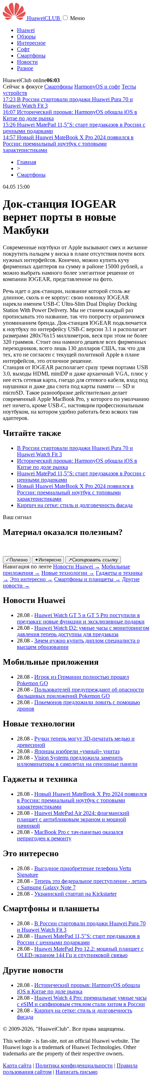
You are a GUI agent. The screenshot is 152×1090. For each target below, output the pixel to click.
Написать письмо (76, 1072)
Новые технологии (67, 573)
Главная (26, 162)
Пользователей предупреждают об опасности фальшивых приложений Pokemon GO (80, 693)
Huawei (26, 30)
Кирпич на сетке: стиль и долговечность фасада (75, 505)
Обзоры (26, 36)
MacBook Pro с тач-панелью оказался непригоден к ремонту (70, 835)
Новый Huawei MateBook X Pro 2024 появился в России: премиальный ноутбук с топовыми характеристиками (75, 492)
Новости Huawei (76, 567)
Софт (23, 49)
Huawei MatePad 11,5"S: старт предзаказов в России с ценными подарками (78, 939)
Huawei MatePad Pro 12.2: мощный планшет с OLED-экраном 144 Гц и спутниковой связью (80, 952)
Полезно (17, 559)
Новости (27, 62)
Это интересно (31, 579)
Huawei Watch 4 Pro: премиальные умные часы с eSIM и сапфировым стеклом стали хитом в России (82, 1001)
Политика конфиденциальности (74, 1065)
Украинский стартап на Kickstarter (75, 894)
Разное (25, 68)
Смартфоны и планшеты (87, 579)
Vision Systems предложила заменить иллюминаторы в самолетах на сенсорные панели (77, 761)
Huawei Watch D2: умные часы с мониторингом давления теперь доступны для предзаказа (83, 631)
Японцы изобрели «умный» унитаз (76, 751)
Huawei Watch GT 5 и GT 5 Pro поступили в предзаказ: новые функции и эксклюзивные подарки (81, 618)
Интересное (31, 43)
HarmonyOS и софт (97, 87)
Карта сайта (17, 1065)
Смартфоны (31, 56)
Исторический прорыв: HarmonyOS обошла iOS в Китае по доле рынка (78, 988)
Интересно (48, 559)
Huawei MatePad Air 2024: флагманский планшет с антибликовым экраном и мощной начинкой (73, 819)
